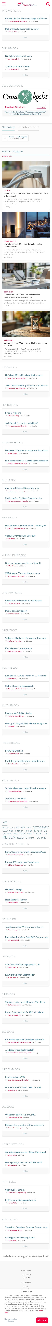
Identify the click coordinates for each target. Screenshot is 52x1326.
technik (41, 837)
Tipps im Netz (12, 32)
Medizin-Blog (12, 1090)
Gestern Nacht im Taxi (15, 1117)
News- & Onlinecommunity (16, 378)
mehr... (25, 37)
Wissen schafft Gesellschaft (17, 689)
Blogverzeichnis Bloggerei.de (31, 5)
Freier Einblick (12, 678)
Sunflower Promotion (15, 641)
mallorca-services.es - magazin (18, 491)
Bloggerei (26, 1270)
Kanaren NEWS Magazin (18, 138)
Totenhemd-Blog (13, 416)
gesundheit (8, 831)
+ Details (41, 107)
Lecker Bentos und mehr (16, 892)
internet (19, 831)
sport (31, 838)
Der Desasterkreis (13, 59)
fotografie (41, 827)
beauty (6, 828)
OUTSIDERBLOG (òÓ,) (15, 1230)
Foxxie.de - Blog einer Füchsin (17, 801)
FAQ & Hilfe (26, 1282)
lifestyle (40, 830)
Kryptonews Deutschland (16, 576)
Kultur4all (11, 726)
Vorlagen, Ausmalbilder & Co (17, 426)
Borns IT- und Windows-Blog (17, 463)
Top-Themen (26, 1274)
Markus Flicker (13, 1203)
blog (12, 828)
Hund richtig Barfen (14, 1015)
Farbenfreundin (13, 902)
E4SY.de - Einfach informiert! (17, 21)
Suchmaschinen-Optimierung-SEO (19, 1042)
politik (38, 833)
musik (22, 833)
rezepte (22, 837)
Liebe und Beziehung (14, 791)
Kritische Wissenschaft (15, 855)
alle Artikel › (7, 156)
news (29, 834)
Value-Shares (12, 566)
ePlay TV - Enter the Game (16, 528)
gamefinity (11, 539)
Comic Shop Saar (13, 764)
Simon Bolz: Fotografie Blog (17, 1193)
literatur (7, 834)
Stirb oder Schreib (14, 614)
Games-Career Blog (14, 1128)
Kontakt (26, 1286)
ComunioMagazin (14, 930)
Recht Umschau (13, 967)
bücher (20, 827)
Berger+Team (12, 1155)
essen (29, 828)
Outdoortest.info (13, 754)
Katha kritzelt (12, 1240)
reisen (9, 837)
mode (15, 834)
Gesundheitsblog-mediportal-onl (18, 1080)
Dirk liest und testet (14, 603)
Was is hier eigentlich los (15, 716)
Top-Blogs (26, 1277)
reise (45, 834)
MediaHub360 (12, 453)
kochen (29, 831)
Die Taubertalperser (14, 1005)
